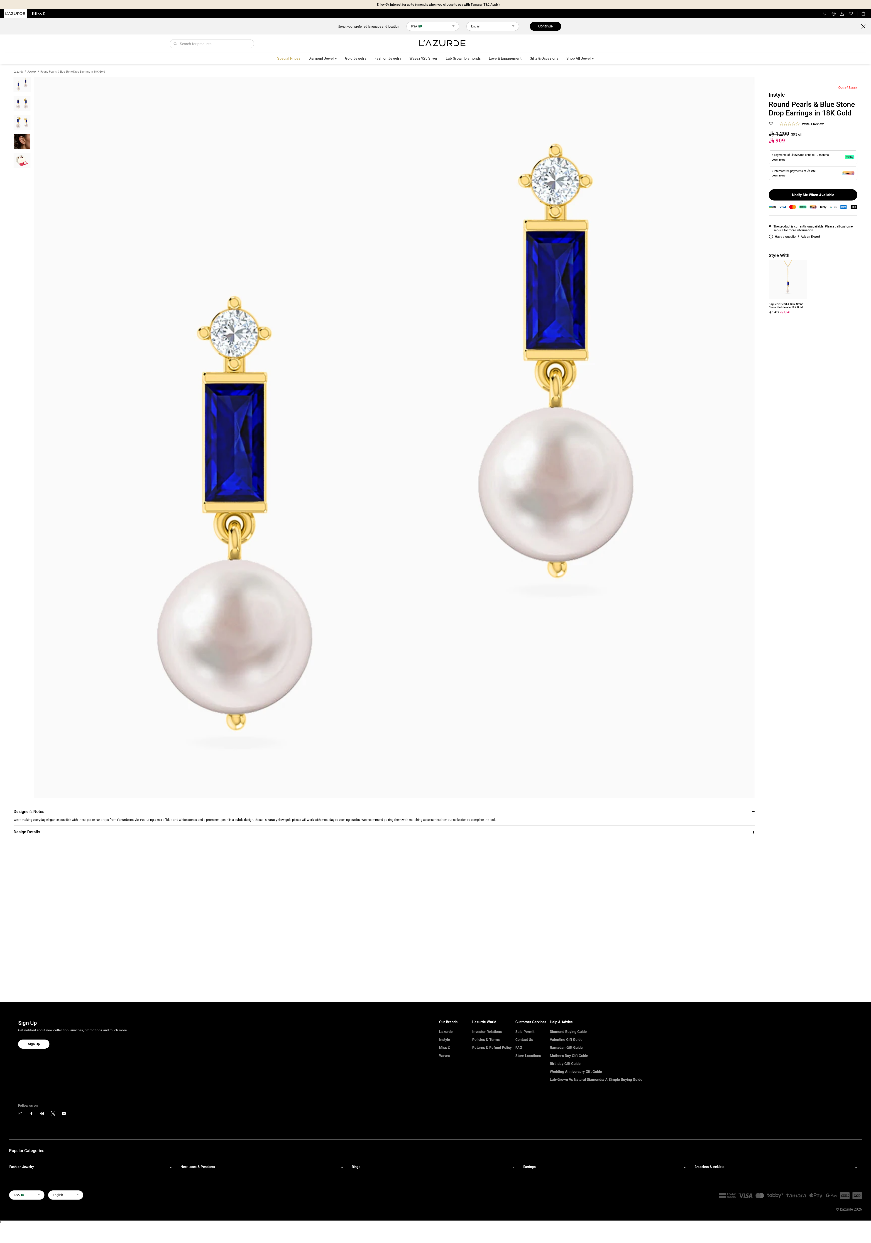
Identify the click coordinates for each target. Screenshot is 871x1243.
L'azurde (18, 71)
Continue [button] (545, 26)
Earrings (529, 1167)
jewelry (32, 71)
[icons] (20, 1114)
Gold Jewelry (355, 58)
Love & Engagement (505, 58)
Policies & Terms (486, 1039)
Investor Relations (487, 1032)
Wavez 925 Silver (423, 58)
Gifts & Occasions (544, 58)
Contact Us (524, 1039)
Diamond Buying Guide (568, 1032)
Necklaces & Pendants (198, 1167)
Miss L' (444, 1047)
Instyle (444, 1039)
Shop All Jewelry (580, 58)
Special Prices (288, 58)
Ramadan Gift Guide (566, 1047)
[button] (384, 811)
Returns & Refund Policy (492, 1047)
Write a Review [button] (813, 124)
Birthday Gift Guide (565, 1064)
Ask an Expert (810, 236)
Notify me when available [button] (813, 195)
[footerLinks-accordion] (93, 1167)
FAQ (518, 1047)
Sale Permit (524, 1032)
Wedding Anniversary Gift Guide (576, 1071)
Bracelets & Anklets (709, 1167)
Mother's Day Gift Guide (569, 1056)
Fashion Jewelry (387, 58)
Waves (444, 1056)
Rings (356, 1167)
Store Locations (528, 1056)
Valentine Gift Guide (566, 1039)
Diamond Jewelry (322, 58)
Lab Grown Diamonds (463, 58)
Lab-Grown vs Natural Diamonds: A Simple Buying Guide (596, 1079)
